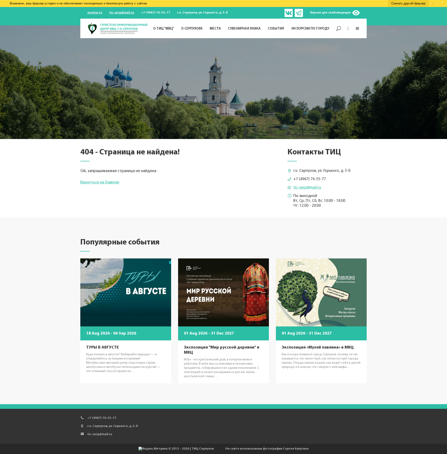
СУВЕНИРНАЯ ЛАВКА (244, 28)
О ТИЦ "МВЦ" (163, 28)
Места (215, 28)
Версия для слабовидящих (330, 12)
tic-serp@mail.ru (121, 12)
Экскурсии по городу (310, 28)
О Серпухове (192, 28)
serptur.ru (94, 12)
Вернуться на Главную (99, 182)
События (276, 28)
